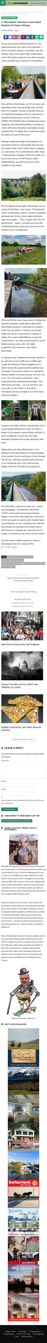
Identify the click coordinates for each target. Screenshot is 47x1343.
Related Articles (22, 599)
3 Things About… (35, 1331)
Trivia (16, 1336)
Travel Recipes (8, 1334)
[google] (14, 37)
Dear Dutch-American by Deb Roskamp (20, 644)
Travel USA (22, 1331)
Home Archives (27, 1336)
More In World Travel (22, 606)
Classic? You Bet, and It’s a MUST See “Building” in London (19, 686)
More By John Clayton (22, 603)
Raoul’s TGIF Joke (24, 1334)
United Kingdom (8, 567)
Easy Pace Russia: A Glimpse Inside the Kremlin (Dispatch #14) (23, 578)
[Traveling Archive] (23, 3)
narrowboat (35, 563)
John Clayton (8, 30)
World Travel (12, 12)
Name (4, 781)
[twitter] (10, 37)
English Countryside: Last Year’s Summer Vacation (21, 728)
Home (3, 12)
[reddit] (19, 37)
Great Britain (27, 557)
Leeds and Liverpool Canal (12, 563)
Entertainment (38, 1334)
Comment (5, 761)
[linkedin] (28, 37)
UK (43, 563)
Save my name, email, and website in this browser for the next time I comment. (22, 801)
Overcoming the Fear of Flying (23, 590)
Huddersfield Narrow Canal (12, 560)
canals (4, 463)
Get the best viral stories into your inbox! (17, 820)
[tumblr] (32, 37)
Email (3, 789)
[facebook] (6, 37)
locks (26, 563)
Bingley (10, 557)
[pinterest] (23, 37)
